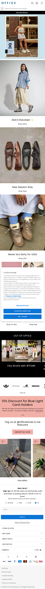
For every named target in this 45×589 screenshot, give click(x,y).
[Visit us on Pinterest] (17, 556)
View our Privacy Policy (22, 522)
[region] (22, 294)
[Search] (2, 9)
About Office (7, 539)
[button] (15, 458)
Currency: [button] (20, 550)
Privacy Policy (6, 572)
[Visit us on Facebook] (8, 556)
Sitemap (5, 568)
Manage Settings (22, 305)
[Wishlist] (31, 3)
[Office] (9, 3)
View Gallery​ (22, 480)
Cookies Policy (7, 579)
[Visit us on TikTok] (36, 556)
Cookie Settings (7, 576)
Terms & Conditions (9, 583)
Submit (22, 517)
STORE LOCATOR (8, 528)
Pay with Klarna (22, 12)
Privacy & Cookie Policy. (13, 296)
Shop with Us (7, 544)
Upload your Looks (22, 432)
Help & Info (6, 533)
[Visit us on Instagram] (27, 556)
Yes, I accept (22, 316)
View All (22, 393)
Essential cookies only (23, 311)
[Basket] (35, 3)
